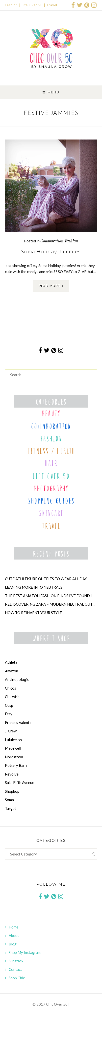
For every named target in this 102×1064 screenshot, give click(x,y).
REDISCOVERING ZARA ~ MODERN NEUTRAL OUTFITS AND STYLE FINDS (51, 604)
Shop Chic (17, 978)
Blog (13, 944)
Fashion (11, 5)
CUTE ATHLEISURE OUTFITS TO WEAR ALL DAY (46, 578)
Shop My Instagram (25, 952)
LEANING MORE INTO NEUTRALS (33, 587)
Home (13, 927)
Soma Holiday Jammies (51, 251)
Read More (49, 286)
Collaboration (51, 240)
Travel (52, 5)
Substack (16, 961)
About (14, 935)
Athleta (11, 662)
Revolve (12, 774)
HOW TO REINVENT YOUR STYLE (33, 612)
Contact (15, 969)
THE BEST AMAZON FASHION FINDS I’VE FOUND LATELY (51, 595)
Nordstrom (14, 757)
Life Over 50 (32, 5)
